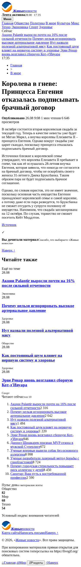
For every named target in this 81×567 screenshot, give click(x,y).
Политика (37, 23)
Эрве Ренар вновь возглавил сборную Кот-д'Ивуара (39, 52)
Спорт (33, 27)
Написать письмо (32, 533)
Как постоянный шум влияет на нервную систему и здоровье (40, 48)
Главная (7, 23)
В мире (51, 23)
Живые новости (27, 540)
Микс (75, 23)
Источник (9, 225)
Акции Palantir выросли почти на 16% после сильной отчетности (38, 283)
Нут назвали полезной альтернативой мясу (35, 44)
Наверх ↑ (8, 250)
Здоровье (45, 27)
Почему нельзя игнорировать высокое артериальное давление (39, 40)
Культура (63, 23)
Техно (6, 27)
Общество (21, 23)
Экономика (19, 27)
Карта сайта (10, 533)
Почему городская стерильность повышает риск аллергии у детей (42, 468)
